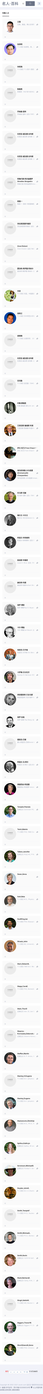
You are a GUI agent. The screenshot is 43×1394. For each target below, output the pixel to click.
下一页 (26, 1372)
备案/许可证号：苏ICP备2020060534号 (16, 1387)
